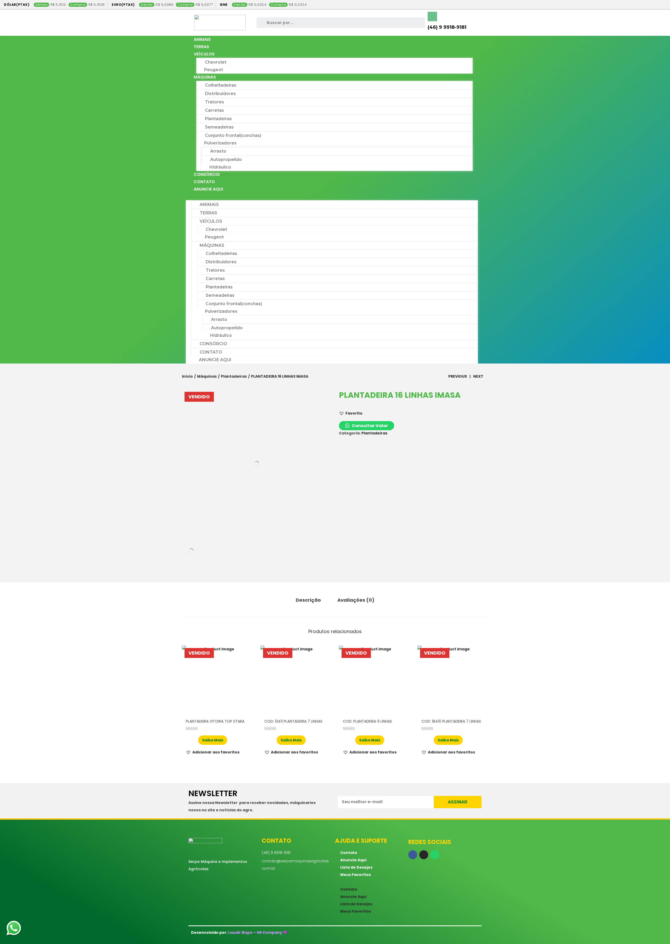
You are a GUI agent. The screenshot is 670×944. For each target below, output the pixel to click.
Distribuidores (220, 93)
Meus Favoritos (355, 874)
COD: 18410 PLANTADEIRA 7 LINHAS (451, 721)
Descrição (308, 600)
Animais (202, 39)
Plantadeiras (218, 118)
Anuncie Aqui (208, 189)
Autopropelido (226, 159)
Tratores (214, 101)
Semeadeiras (219, 127)
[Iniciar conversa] (13, 929)
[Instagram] (423, 854)
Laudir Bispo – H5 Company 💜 (257, 932)
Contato (204, 182)
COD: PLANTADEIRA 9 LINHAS (367, 721)
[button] (332, 196)
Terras (201, 47)
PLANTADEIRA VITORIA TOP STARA (215, 721)
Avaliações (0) (356, 600)
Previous (457, 376)
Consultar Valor (369, 426)
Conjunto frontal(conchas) (233, 135)
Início (187, 376)
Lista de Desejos (356, 867)
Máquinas (205, 77)
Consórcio (207, 174)
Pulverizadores (220, 143)
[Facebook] (412, 854)
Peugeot (213, 69)
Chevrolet (215, 62)
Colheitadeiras (220, 85)
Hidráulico (220, 167)
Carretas (214, 110)
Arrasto (218, 151)
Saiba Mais (212, 740)
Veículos (204, 54)
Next (478, 376)
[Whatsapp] (434, 854)
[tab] (308, 600)
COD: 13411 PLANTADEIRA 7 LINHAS (293, 721)
